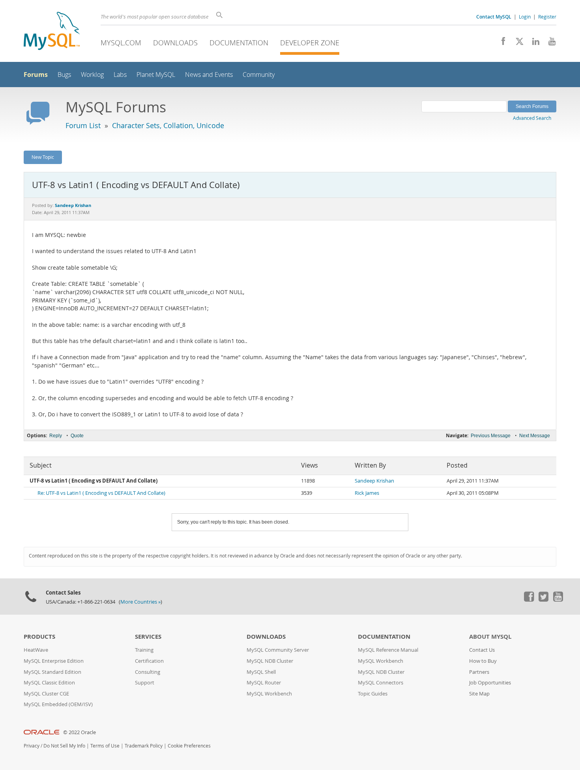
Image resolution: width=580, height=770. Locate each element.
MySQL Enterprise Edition (54, 661)
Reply (55, 435)
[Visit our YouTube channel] (549, 43)
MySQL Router (264, 682)
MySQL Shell (261, 672)
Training (144, 650)
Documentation (239, 42)
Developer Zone (309, 42)
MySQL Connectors (380, 682)
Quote (77, 435)
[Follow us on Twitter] (543, 599)
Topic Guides (372, 693)
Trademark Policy (144, 746)
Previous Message (491, 435)
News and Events (209, 75)
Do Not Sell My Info (64, 746)
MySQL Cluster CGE (46, 693)
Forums (36, 74)
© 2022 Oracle (79, 732)
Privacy (31, 746)
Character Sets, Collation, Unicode (168, 125)
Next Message (534, 435)
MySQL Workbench (269, 693)
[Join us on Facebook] (500, 43)
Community (259, 75)
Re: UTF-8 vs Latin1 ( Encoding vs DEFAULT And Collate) (101, 493)
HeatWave (36, 650)
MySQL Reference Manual (388, 650)
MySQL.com (121, 42)
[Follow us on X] (516, 43)
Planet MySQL (156, 75)
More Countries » (140, 601)
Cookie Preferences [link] (189, 746)
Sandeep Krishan (374, 480)
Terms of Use (105, 746)
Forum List (83, 125)
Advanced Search (532, 118)
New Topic (43, 157)
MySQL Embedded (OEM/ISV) (58, 704)
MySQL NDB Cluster (270, 661)
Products (39, 636)
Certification (149, 661)
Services (148, 636)
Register (547, 16)
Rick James (367, 493)
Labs (120, 75)
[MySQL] (52, 32)
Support (144, 682)
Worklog (92, 75)
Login (525, 16)
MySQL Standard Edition (52, 672)
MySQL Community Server (278, 650)
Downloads (175, 42)
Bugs (64, 75)
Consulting (147, 672)
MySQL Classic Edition (49, 682)
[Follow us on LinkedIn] (533, 43)
